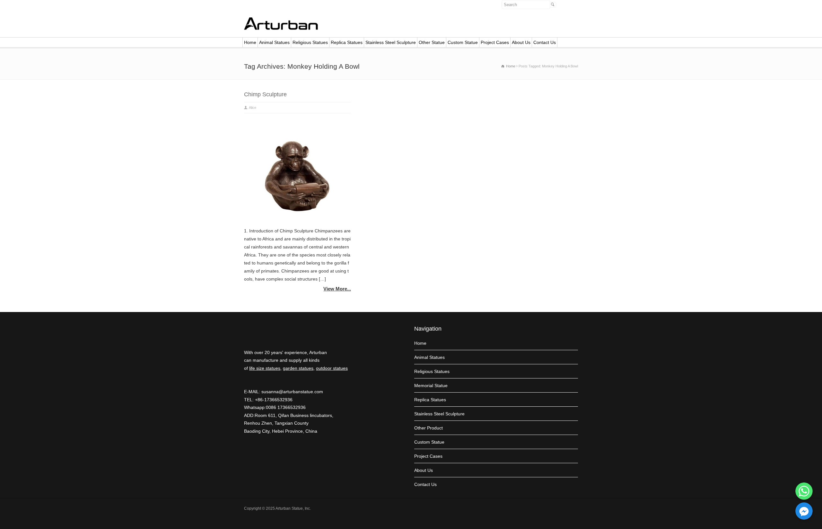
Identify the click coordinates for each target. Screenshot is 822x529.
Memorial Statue (431, 385)
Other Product (428, 427)
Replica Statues (347, 42)
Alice (252, 107)
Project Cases (495, 42)
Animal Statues (274, 42)
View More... (337, 288)
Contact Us (544, 42)
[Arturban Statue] (281, 28)
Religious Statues (310, 42)
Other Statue (432, 42)
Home (250, 42)
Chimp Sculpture (265, 94)
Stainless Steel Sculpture (390, 42)
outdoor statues (332, 368)
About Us (521, 42)
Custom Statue (463, 42)
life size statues (264, 368)
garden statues (298, 368)
